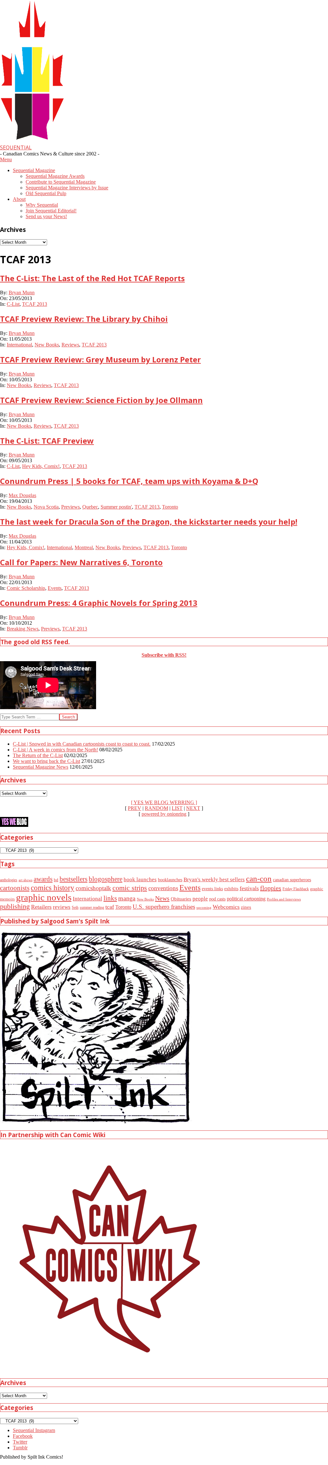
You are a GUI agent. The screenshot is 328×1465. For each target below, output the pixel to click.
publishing (15, 906)
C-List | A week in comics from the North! (55, 749)
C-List (13, 304)
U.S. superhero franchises (164, 906)
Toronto (170, 507)
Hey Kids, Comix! (41, 466)
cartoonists (14, 888)
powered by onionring (164, 814)
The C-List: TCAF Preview (47, 440)
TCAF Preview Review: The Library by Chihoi (84, 318)
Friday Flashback (296, 889)
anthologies (8, 880)
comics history (52, 887)
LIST (177, 808)
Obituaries (181, 898)
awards (43, 879)
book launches (140, 879)
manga (126, 898)
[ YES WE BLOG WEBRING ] (164, 802)
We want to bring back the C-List (46, 761)
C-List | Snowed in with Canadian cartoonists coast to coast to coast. (82, 744)
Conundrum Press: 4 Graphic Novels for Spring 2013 (98, 603)
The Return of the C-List (38, 755)
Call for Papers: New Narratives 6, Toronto (81, 562)
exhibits (231, 888)
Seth (75, 908)
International (19, 344)
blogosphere (105, 879)
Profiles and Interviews (284, 899)
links (110, 898)
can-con (259, 878)
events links (212, 888)
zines (246, 907)
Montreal (84, 547)
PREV (134, 808)
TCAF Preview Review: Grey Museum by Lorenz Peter (100, 359)
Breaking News (22, 628)
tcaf (109, 907)
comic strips (129, 888)
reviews (61, 907)
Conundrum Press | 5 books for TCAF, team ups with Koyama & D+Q (129, 481)
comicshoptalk (93, 888)
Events (55, 588)
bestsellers (73, 879)
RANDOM (156, 808)
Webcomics (226, 907)
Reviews (70, 344)
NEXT (193, 808)
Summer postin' (116, 507)
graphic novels (43, 897)
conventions (163, 888)
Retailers (41, 907)
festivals (249, 888)
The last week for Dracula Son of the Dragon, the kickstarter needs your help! (148, 521)
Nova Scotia (46, 507)
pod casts (217, 898)
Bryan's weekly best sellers (214, 879)
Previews (70, 507)
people (200, 899)
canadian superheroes (292, 879)
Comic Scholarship (26, 588)
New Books (47, 344)
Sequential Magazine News (40, 767)
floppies (270, 887)
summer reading (92, 908)
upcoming (203, 907)
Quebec (90, 507)
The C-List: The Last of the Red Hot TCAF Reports (92, 278)
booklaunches (170, 879)
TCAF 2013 (34, 304)
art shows (25, 880)
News (162, 898)
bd (56, 879)
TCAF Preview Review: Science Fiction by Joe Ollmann (101, 400)
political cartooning (246, 899)
